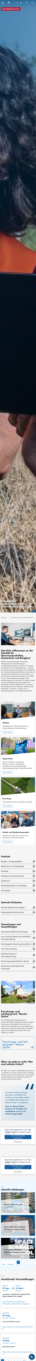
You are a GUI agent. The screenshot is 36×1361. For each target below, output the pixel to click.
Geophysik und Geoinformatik (12, 876)
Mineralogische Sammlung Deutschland (16, 944)
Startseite (3, 617)
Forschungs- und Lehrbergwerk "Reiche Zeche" (15, 1044)
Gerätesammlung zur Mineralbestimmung (9, 955)
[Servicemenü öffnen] (32, 1357)
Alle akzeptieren (18, 1142)
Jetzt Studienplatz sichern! (10, 9)
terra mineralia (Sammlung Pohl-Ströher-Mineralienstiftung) (16, 938)
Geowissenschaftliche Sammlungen (14, 931)
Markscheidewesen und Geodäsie (14, 885)
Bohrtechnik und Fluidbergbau (12, 866)
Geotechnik (5, 881)
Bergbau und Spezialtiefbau (11, 861)
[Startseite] (3, 3)
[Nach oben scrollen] (32, 1349)
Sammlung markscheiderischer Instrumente (12, 967)
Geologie (4, 871)
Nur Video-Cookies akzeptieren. (18, 1137)
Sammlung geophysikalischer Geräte (15, 961)
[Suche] (27, 2)
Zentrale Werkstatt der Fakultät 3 (13, 907)
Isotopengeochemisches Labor (12, 912)
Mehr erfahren (8, 732)
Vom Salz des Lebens (9, 949)
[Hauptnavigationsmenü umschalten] (32, 2)
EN (21, 3)
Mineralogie (5, 890)
